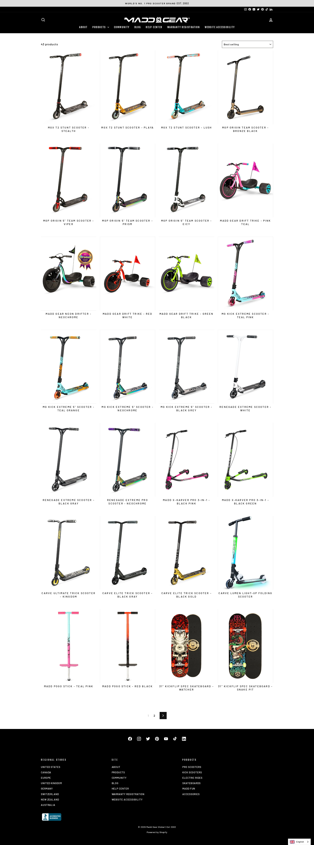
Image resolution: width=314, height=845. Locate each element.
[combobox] (299, 842)
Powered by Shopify (157, 832)
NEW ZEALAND (50, 799)
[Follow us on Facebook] (130, 739)
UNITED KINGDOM (51, 783)
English (300, 841)
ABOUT (83, 27)
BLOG (137, 27)
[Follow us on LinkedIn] (184, 739)
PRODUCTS (99, 27)
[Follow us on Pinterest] (157, 739)
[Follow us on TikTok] (175, 739)
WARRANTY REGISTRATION (183, 27)
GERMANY (47, 788)
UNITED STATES (50, 766)
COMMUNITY (122, 27)
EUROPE (46, 777)
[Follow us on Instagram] (139, 739)
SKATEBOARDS (191, 783)
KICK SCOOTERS (192, 772)
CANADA (46, 772)
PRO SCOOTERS (191, 766)
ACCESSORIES (191, 794)
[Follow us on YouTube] (166, 739)
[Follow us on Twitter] (148, 739)
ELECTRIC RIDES (192, 777)
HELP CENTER (154, 27)
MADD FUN (188, 788)
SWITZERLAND (50, 794)
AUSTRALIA (48, 804)
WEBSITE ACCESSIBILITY (220, 27)
